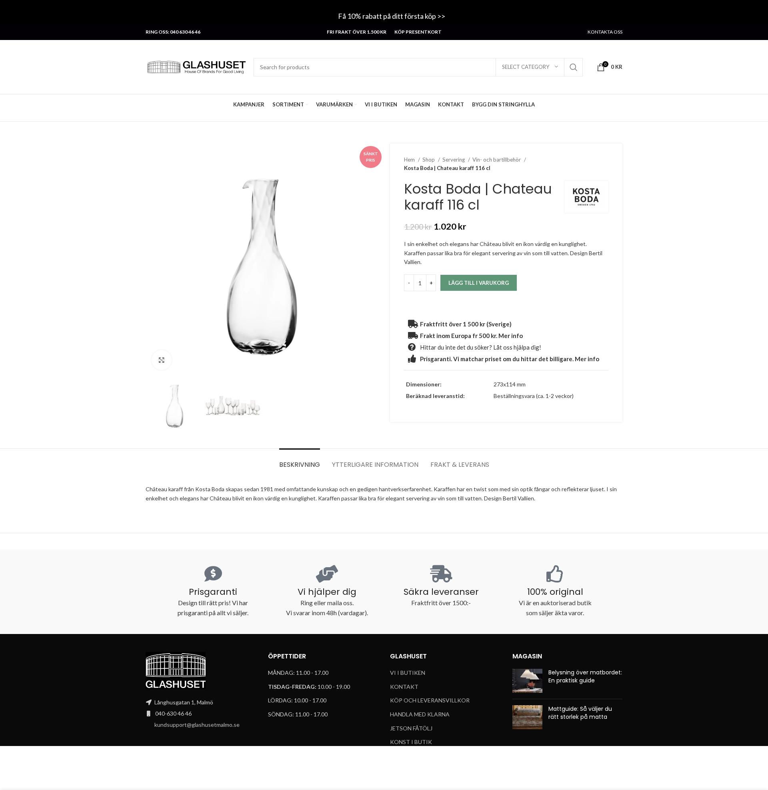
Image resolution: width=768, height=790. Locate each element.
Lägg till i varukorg (478, 283)
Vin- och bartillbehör (497, 159)
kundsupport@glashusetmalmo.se (197, 724)
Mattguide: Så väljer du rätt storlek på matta (580, 713)
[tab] (299, 460)
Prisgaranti (213, 592)
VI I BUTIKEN (407, 672)
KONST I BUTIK (411, 741)
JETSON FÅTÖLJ (411, 728)
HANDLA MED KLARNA (420, 714)
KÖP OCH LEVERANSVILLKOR (430, 700)
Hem (410, 159)
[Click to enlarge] (162, 360)
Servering (454, 159)
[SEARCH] (573, 67)
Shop (429, 159)
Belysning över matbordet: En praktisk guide (585, 676)
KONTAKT (404, 686)
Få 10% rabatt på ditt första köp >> (392, 16)
